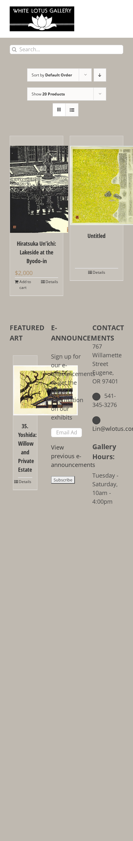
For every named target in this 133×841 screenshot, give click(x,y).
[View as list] (72, 110)
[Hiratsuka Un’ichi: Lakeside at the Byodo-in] (36, 184)
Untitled (96, 236)
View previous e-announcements (73, 456)
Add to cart (25, 284)
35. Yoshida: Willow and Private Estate (25, 447)
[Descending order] (100, 75)
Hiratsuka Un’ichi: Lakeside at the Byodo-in (36, 252)
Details (52, 281)
